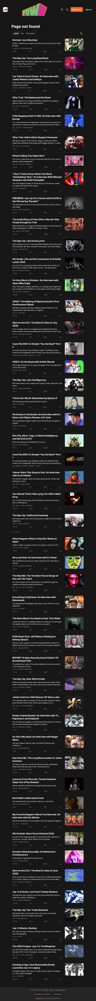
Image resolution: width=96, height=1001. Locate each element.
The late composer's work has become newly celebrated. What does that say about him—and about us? (35, 765)
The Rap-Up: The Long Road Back (30, 58)
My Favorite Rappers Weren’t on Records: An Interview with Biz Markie (36, 816)
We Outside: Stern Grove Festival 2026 (33, 833)
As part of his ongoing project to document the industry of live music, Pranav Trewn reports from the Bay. (35, 838)
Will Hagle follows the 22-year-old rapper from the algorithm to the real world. (37, 366)
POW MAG (22, 313)
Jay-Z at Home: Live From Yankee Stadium (35, 891)
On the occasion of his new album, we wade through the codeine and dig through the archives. (35, 583)
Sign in (89, 9)
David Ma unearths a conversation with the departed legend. (36, 821)
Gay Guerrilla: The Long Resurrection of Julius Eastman (37, 759)
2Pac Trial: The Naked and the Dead (31, 97)
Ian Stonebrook (27, 706)
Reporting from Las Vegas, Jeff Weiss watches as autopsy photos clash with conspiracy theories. (35, 102)
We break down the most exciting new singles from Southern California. (37, 519)
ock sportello (23, 445)
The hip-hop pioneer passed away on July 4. (30, 401)
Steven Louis (23, 249)
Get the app (57, 994)
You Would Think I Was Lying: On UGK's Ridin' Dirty (36, 495)
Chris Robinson (26, 48)
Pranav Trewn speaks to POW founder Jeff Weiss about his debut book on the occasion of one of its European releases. (36, 644)
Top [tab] (22, 33)
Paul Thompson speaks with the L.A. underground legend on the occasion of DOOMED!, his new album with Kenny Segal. (36, 287)
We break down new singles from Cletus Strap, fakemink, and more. (37, 384)
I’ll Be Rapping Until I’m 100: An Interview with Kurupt (36, 117)
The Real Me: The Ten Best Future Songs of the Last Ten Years (35, 577)
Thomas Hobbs (27, 127)
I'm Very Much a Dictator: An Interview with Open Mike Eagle (35, 282)
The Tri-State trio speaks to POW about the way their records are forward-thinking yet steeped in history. (36, 723)
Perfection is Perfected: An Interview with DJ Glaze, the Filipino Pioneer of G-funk (36, 416)
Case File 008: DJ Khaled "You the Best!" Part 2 (36, 345)
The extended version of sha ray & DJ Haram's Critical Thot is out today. (36, 205)
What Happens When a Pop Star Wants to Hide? (34, 540)
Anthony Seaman (25, 66)
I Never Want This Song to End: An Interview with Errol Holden (36, 474)
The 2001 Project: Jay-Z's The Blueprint (33, 946)
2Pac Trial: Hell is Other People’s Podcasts (34, 137)
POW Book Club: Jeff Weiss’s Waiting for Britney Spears (34, 638)
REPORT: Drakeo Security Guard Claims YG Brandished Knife (35, 659)
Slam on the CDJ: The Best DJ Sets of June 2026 (35, 872)
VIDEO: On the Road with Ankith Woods (33, 362)
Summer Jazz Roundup (24, 40)
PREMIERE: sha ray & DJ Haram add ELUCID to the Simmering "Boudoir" (36, 200)
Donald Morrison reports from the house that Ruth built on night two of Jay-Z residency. (36, 896)
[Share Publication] (67, 9)
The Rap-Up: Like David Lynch (28, 241)
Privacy (46, 990)
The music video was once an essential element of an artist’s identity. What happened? (36, 160)
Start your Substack (43, 994)
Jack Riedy (22, 188)
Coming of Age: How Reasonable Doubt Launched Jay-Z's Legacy (33, 966)
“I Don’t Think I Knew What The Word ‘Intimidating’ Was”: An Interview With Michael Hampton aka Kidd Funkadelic (37, 177)
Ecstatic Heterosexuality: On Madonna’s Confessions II (33, 853)
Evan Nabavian (23, 804)
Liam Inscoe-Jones (25, 769)
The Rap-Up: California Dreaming (30, 515)
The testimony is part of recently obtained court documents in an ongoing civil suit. (36, 665)
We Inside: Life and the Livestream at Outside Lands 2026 (36, 260)
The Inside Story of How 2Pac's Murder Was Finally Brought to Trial (35, 221)
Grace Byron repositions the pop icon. (27, 858)
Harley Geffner (23, 524)
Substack (38, 998)
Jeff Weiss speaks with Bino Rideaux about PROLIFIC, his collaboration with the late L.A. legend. (35, 309)
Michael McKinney (25, 334)
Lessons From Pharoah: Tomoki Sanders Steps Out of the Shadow (34, 781)
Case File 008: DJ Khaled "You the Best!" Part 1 (36, 456)
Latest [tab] (16, 33)
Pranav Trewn (24, 270)
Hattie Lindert (23, 548)
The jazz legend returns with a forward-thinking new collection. (33, 744)
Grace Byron (23, 861)
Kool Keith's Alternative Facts (28, 798)
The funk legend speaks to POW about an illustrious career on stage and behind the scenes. (36, 184)
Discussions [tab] (30, 33)
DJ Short (21, 404)
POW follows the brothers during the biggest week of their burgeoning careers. (36, 83)
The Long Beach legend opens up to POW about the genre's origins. (36, 422)
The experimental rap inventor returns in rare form (32, 801)
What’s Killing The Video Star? (28, 155)
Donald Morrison (24, 388)
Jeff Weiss (26, 106)
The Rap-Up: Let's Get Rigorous (29, 380)
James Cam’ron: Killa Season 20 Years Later (36, 697)
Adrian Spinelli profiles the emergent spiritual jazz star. (34, 785)
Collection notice (60, 990)
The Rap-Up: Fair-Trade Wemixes (30, 910)
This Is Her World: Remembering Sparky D (34, 398)
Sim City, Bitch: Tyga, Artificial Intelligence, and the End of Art (35, 437)
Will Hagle (23, 370)
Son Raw (20, 976)
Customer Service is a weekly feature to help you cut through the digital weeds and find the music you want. (36, 622)
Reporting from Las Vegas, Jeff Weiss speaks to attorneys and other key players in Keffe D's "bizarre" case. (37, 227)
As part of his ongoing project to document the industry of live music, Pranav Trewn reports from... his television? (35, 266)
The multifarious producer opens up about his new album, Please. (35, 562)
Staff (20, 936)
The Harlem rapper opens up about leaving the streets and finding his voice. (35, 480)
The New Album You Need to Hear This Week (36, 618)
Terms (51, 990)
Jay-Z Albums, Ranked (24, 928)
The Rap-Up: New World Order (28, 679)
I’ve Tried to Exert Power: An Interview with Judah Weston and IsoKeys (35, 78)
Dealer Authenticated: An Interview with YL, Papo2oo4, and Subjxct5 (35, 717)
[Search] (62, 9)
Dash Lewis (25, 484)
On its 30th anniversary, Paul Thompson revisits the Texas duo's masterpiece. (35, 501)
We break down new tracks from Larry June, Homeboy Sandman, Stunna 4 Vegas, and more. (34, 914)
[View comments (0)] (29, 51)
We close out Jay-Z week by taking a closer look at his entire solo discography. (36, 932)
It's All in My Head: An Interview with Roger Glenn (35, 738)
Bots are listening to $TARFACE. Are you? (28, 442)
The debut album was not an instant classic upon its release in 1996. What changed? (36, 972)
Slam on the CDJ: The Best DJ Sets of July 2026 (34, 324)
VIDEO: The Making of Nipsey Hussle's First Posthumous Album (35, 303)
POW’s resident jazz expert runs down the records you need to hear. (36, 44)
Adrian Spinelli (24, 788)
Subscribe (76, 9)
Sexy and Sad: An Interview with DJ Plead (34, 557)
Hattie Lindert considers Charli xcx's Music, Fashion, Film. (35, 545)
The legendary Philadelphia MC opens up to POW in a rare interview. (35, 604)
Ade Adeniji (22, 426)
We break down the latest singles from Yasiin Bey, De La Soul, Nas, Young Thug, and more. (37, 62)
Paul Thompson (24, 209)
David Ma (24, 824)
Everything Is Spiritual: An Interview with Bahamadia (34, 599)
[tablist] (24, 33)
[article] (48, 46)
